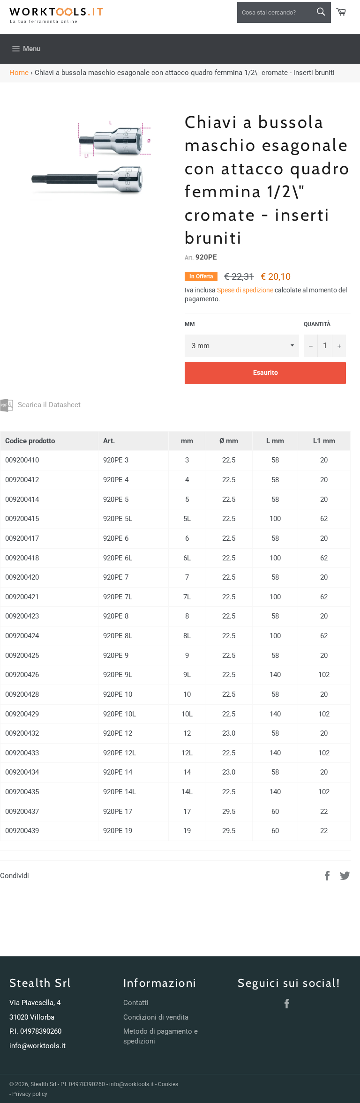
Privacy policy (29, 1094)
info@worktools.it (37, 1046)
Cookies (168, 1084)
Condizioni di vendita (155, 1017)
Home (19, 72)
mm (190, 324)
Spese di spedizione (245, 290)
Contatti (136, 1003)
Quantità (317, 324)
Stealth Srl (43, 1084)
